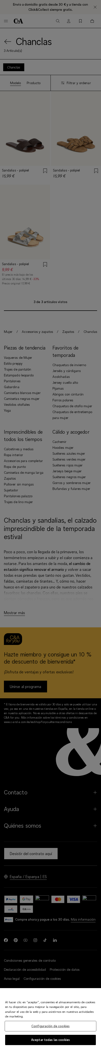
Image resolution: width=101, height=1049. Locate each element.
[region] (50, 1018)
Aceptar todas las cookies (50, 1040)
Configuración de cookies (50, 1026)
